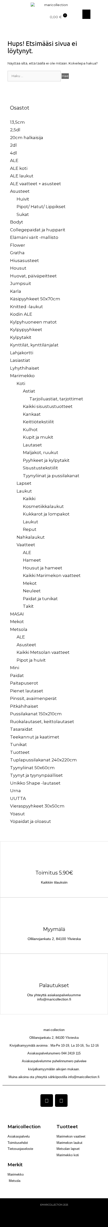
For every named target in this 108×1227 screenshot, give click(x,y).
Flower (17, 245)
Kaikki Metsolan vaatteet (43, 652)
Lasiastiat (20, 360)
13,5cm (17, 122)
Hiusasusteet (24, 260)
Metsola (18, 629)
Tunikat (18, 744)
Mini (14, 667)
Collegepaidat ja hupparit (37, 229)
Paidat (17, 675)
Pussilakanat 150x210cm (36, 713)
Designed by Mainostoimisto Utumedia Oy (54, 1214)
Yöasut (17, 813)
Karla (15, 291)
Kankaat (32, 414)
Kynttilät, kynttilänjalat (34, 344)
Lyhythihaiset (24, 368)
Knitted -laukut (26, 306)
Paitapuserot (24, 683)
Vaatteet (26, 544)
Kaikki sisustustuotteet (48, 406)
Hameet (32, 560)
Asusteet (20, 191)
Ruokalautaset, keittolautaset (42, 721)
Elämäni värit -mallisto (34, 237)
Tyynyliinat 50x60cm (32, 767)
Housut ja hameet (42, 567)
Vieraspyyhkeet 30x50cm (37, 806)
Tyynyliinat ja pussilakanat (51, 475)
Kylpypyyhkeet (26, 329)
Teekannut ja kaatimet (34, 736)
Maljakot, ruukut (40, 452)
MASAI (17, 614)
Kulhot (30, 429)
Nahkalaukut (31, 537)
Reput (29, 529)
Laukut (24, 491)
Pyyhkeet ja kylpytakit (46, 460)
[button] (6, 14)
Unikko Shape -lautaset (35, 783)
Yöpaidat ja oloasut (30, 821)
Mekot (30, 583)
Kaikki (29, 498)
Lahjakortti (21, 352)
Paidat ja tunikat (40, 598)
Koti (21, 383)
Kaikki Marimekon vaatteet (52, 575)
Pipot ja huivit (31, 660)
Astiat (29, 391)
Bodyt (16, 221)
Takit (28, 606)
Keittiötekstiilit (38, 421)
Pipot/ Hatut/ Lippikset (41, 206)
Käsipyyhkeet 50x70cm (35, 298)
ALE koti (18, 168)
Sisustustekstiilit (40, 467)
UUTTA (18, 798)
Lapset (24, 483)
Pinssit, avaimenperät (33, 698)
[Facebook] (46, 1100)
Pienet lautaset (26, 690)
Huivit (23, 199)
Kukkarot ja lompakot (46, 513)
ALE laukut (21, 175)
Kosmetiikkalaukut (43, 506)
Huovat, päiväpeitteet (33, 275)
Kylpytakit (20, 337)
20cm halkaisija (26, 137)
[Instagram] (61, 1100)
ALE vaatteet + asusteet (35, 183)
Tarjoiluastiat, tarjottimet (56, 398)
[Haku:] (35, 76)
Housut (18, 268)
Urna (15, 790)
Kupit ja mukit (38, 437)
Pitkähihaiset (24, 706)
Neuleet (32, 590)
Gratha (17, 252)
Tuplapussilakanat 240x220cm (43, 759)
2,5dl (15, 129)
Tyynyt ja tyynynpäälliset (36, 775)
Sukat (23, 214)
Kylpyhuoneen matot (33, 322)
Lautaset (32, 444)
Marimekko (22, 375)
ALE (14, 160)
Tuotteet (20, 752)
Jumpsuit (20, 283)
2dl (13, 145)
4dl (13, 152)
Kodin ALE (21, 314)
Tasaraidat (21, 729)
